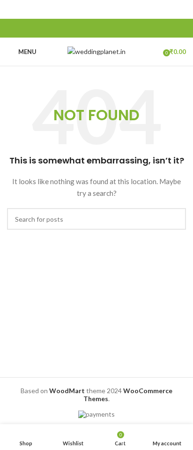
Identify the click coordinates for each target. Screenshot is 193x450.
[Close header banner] (181, 9)
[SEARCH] (175, 219)
